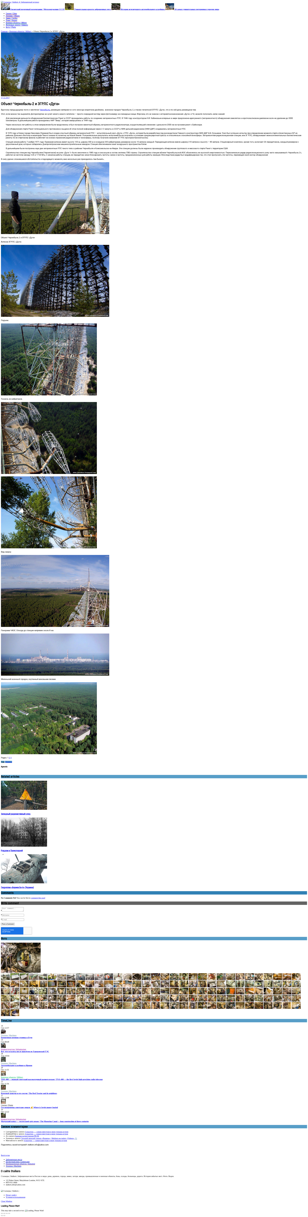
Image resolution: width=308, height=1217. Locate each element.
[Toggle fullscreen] (7, 1213)
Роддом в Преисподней (12, 850)
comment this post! (38, 898)
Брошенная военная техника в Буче (16, 1038)
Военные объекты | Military (16, 23)
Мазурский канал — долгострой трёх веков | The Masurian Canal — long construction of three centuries (45, 1121)
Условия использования (15, 1197)
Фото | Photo (11, 27)
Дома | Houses (11, 20)
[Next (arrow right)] (4, 1215)
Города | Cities (11, 13)
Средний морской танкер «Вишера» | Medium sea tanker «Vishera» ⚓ (49, 1138)
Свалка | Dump (7, 1105)
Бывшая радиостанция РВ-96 (27, 1136)
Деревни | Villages (13, 16)
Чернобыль (45, 110)
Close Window (6, 1201)
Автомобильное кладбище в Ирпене (16, 1065)
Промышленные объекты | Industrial (20, 1164)
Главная (4, 31)
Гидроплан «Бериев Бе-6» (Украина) (17, 887)
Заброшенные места (14, 1159)
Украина (8, 762)
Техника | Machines (8, 1035)
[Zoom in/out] (9, 1213)
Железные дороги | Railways (17, 25)
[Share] (4, 1213)
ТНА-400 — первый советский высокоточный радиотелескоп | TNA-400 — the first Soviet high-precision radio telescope (52, 1079)
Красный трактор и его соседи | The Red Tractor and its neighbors (29, 1093)
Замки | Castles (11, 18)
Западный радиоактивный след (15, 814)
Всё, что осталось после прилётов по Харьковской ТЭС (25, 1051)
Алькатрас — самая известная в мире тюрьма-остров (46, 1132)
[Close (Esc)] (2, 1213)
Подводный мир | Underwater (18, 1162)
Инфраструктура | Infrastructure (13, 1049)
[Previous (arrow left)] (2, 1215)
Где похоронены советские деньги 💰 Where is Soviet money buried (29, 1107)
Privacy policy (11, 1195)
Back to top (5, 1155)
